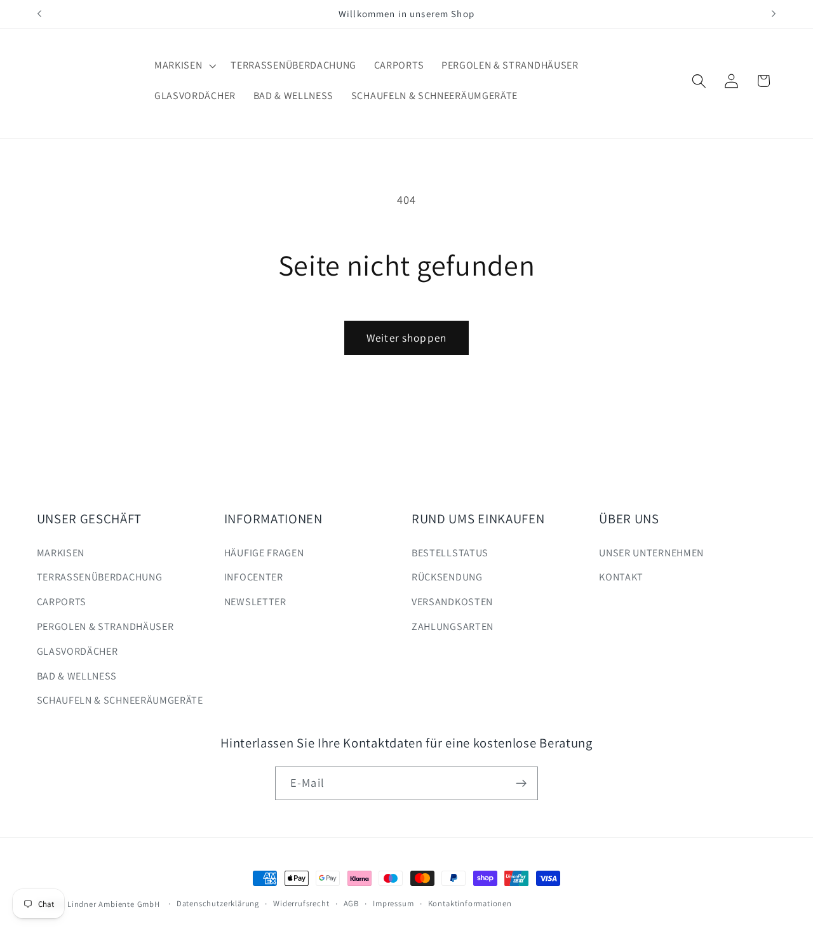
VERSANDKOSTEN (452, 601)
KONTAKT (621, 577)
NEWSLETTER (255, 601)
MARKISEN (61, 552)
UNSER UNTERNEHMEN (651, 552)
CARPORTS (62, 601)
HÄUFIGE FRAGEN (264, 552)
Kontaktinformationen (470, 903)
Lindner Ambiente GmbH (113, 904)
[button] (183, 65)
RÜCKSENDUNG (447, 577)
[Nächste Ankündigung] (774, 14)
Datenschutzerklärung (218, 903)
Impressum (393, 903)
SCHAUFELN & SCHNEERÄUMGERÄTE (120, 700)
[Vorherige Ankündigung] (39, 14)
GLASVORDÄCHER (77, 651)
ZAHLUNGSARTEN (453, 626)
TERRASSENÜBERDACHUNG (100, 577)
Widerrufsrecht (301, 903)
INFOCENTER (253, 577)
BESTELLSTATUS (450, 552)
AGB (351, 903)
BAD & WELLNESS (77, 676)
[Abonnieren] (521, 784)
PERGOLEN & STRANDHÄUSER (105, 626)
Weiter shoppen (406, 337)
